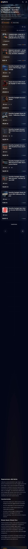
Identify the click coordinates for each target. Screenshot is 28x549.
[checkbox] (3, 37)
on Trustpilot (6, 19)
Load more (14, 224)
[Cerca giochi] (23, 2)
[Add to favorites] (6, 34)
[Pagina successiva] (23, 231)
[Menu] (26, 2)
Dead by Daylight (5, 5)
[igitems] (4, 2)
